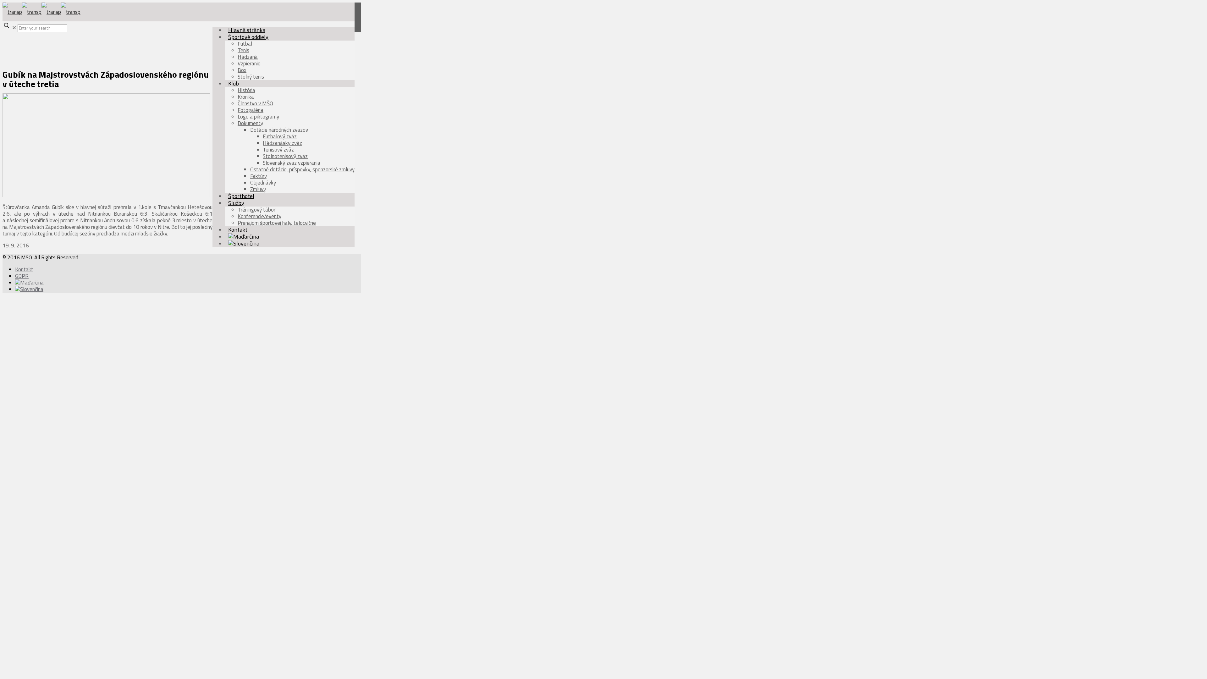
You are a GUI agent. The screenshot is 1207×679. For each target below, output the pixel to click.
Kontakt (24, 269)
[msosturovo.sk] (41, 12)
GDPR (22, 276)
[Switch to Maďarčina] (29, 283)
